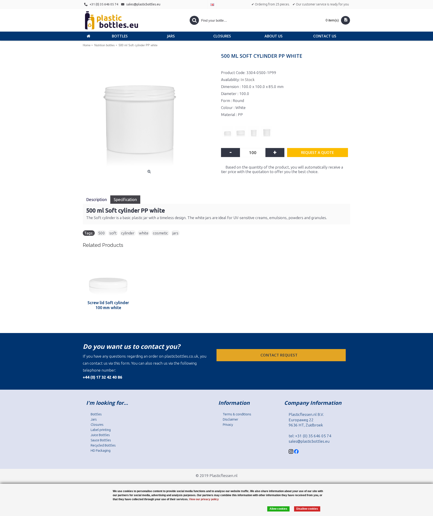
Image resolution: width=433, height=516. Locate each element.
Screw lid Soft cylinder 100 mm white (108, 305)
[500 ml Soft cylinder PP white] (149, 111)
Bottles (96, 414)
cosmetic (160, 233)
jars (175, 233)
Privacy (228, 424)
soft (113, 233)
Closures (97, 424)
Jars (94, 419)
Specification (125, 199)
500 (101, 233)
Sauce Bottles (101, 440)
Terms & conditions (237, 414)
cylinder (127, 233)
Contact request (279, 355)
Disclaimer (230, 419)
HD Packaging (101, 450)
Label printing (101, 430)
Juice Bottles (100, 435)
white (143, 233)
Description (96, 199)
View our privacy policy (204, 499)
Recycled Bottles (103, 445)
